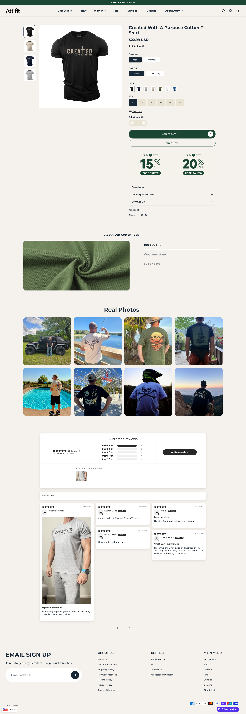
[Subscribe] (75, 675)
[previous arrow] (44, 67)
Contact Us (156, 669)
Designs (151, 10)
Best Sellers (65, 10)
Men (82, 10)
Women (98, 10)
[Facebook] (138, 215)
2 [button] (122, 627)
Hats (115, 10)
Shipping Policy (106, 669)
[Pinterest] (146, 215)
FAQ (153, 664)
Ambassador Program (162, 674)
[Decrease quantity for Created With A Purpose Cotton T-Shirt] (132, 123)
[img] (48, 507)
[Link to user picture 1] (66, 560)
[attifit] (13, 11)
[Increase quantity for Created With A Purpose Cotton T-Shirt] (144, 123)
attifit (15, 706)
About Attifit (172, 10)
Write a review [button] (179, 452)
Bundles (132, 10)
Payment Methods (107, 674)
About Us (102, 659)
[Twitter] (142, 215)
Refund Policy (105, 679)
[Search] (223, 11)
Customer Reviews (107, 664)
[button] (237, 11)
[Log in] (230, 11)
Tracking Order (158, 659)
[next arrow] (116, 67)
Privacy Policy (105, 685)
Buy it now (172, 143)
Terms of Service (106, 690)
